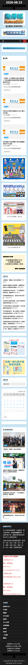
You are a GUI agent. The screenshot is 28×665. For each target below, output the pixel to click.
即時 (25, 41)
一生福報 (5, 635)
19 (11, 407)
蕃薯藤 (5, 613)
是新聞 (5, 632)
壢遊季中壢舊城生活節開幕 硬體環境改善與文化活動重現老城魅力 (14, 460)
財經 (9, 466)
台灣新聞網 (6, 625)
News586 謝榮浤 (6, 84)
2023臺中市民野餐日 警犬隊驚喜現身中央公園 (14, 131)
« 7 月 (4, 417)
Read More (7, 90)
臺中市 (6, 445)
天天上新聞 (6, 622)
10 (4, 404)
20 (14, 407)
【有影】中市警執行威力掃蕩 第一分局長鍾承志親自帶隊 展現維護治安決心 (14, 68)
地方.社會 (6, 73)
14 (17, 404)
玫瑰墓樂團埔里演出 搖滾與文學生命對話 (14, 505)
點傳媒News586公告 (13, 651)
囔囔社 (5, 638)
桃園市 (6, 466)
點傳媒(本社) (6, 606)
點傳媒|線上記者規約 (13, 648)
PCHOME (5, 609)
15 (20, 404)
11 (7, 404)
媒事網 (5, 619)
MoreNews (9, 663)
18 (7, 407)
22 (20, 407)
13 (14, 404)
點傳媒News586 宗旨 (13, 644)
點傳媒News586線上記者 (13, 646)
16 (23, 404)
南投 (5, 511)
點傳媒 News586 (14, 26)
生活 (5, 489)
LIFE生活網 (6, 616)
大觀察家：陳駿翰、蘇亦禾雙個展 (12, 280)
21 (17, 407)
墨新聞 (5, 628)
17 (4, 407)
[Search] (20, 41)
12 (11, 404)
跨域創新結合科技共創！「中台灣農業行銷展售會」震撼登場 (14, 483)
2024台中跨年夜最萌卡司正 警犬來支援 (14, 101)
